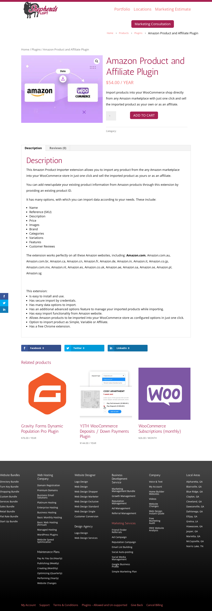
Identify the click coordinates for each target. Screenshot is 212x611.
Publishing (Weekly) (48, 563)
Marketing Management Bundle (123, 490)
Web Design (81, 487)
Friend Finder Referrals (119, 531)
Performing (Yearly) (47, 578)
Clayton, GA (192, 496)
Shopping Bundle (9, 491)
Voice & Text (155, 482)
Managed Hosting (47, 530)
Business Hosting (46, 512)
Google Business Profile (121, 565)
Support (44, 605)
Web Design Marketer (87, 496)
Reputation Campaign (124, 542)
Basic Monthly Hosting (49, 517)
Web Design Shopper (86, 491)
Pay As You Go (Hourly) (49, 558)
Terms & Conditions (65, 605)
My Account (155, 487)
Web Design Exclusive (87, 501)
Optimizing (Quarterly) (49, 573)
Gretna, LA (192, 521)
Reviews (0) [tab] (58, 148)
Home (25, 49)
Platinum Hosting (46, 502)
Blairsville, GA (194, 487)
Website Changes (46, 583)
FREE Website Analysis (156, 529)
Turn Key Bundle (9, 487)
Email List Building (122, 547)
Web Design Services (86, 538)
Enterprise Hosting (47, 507)
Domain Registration (48, 485)
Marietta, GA (193, 536)
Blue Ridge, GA (194, 491)
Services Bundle (9, 501)
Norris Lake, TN (194, 546)
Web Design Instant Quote (156, 512)
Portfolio (122, 9)
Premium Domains (47, 490)
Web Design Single (85, 511)
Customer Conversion (86, 516)
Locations (142, 9)
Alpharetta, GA (194, 482)
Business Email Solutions (45, 496)
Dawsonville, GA (195, 506)
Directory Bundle (9, 482)
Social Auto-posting (122, 552)
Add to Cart (144, 115)
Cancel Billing (154, 605)
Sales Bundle (7, 506)
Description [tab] (33, 148)
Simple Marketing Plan (124, 571)
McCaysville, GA (195, 541)
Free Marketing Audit (154, 521)
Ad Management (121, 508)
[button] (97, 61)
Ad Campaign (119, 537)
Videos (152, 499)
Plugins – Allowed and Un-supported (104, 605)
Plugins (36, 49)
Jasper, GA (192, 531)
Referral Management (124, 513)
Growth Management (123, 496)
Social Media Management (119, 558)
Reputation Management (119, 502)
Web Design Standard (87, 506)
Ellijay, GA (191, 516)
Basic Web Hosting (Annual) (47, 523)
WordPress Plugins (47, 535)
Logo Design (81, 482)
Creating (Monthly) (47, 568)
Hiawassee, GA (194, 526)
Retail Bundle (7, 511)
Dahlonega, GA (194, 511)
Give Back (137, 605)
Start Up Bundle (9, 521)
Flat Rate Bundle (9, 516)
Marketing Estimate (173, 9)
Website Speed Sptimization (45, 540)
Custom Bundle (8, 496)
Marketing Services (124, 523)
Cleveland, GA (194, 501)
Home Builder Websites (156, 492)
